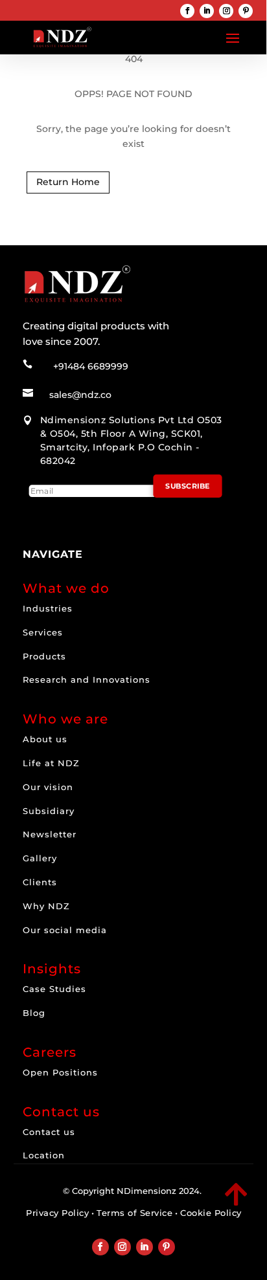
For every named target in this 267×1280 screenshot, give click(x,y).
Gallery (40, 858)
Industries (48, 608)
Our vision (48, 787)
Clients (40, 882)
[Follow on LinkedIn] (207, 11)
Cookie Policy (211, 1213)
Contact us (49, 1132)
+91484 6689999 (90, 366)
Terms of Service (134, 1213)
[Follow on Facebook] (187, 11)
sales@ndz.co (80, 395)
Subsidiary (49, 811)
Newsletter (49, 834)
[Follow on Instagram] (226, 11)
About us (45, 739)
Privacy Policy (57, 1213)
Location (44, 1155)
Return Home (68, 182)
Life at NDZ (51, 763)
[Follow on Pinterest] (245, 11)
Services (43, 632)
